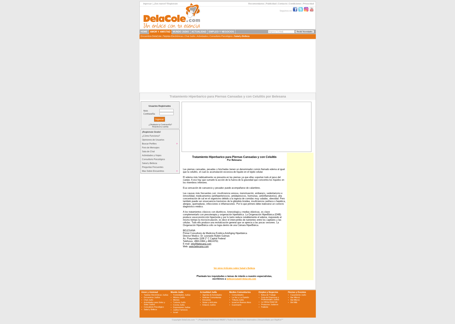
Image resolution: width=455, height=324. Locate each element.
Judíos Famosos (180, 310)
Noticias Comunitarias (211, 297)
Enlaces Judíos (209, 305)
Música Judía (179, 297)
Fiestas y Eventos (297, 292)
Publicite (264, 307)
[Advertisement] (227, 66)
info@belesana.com (201, 243)
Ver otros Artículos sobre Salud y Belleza (234, 268)
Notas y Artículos (209, 302)
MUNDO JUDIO (181, 31)
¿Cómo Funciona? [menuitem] (151, 136)
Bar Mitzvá (295, 297)
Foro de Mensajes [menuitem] (150, 147)
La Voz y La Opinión (240, 297)
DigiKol (277, 320)
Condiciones (295, 3)
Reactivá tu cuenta (160, 127)
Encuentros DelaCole (151, 36)
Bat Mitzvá (294, 300)
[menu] (160, 151)
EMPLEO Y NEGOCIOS (221, 31)
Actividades (202, 36)
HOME (144, 31)
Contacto (282, 3)
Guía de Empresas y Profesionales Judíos (270, 298)
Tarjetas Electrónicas (173, 36)
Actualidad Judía (208, 292)
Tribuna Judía (238, 300)
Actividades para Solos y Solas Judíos (154, 303)
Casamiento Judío (298, 295)
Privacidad (308, 3)
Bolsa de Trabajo (268, 295)
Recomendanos (256, 3)
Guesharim (236, 305)
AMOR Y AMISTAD (160, 31)
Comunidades (238, 295)
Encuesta (206, 300)
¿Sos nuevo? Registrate (165, 3)
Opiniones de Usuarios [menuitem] (153, 140)
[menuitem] (160, 132)
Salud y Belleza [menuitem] (149, 163)
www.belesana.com (199, 246)
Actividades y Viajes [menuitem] (151, 155)
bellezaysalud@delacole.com (241, 279)
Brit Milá (293, 302)
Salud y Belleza (242, 36)
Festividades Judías (182, 295)
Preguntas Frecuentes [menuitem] (152, 167)
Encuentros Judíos (152, 297)
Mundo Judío (177, 292)
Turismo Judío (179, 302)
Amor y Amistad (149, 292)
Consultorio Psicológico (221, 36)
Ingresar (147, 3)
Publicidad (271, 3)
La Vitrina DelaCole (269, 302)
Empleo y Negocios (268, 292)
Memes (176, 300)
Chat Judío (190, 36)
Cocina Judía (178, 305)
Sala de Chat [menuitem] (148, 151)
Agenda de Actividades (212, 295)
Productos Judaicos (269, 304)
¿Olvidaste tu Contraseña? (160, 124)
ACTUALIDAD (198, 31)
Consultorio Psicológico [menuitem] (153, 159)
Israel (175, 312)
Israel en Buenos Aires (241, 302)
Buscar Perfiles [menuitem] (149, 143)
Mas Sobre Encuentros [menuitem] (153, 171)
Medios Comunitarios (240, 292)
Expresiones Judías (181, 307)
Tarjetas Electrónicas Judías (156, 295)
